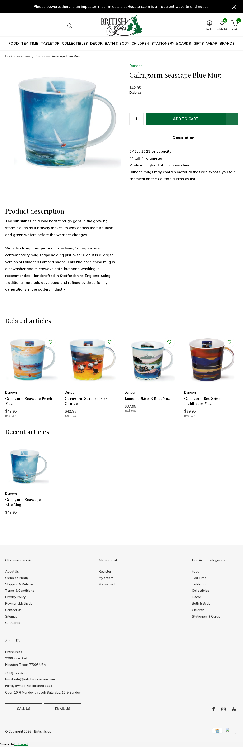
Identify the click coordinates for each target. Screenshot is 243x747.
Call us (23, 709)
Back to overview (18, 56)
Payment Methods (18, 603)
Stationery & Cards (171, 43)
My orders (106, 578)
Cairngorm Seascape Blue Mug (23, 502)
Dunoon (136, 65)
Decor (96, 43)
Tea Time (29, 43)
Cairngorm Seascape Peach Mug (28, 401)
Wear (211, 43)
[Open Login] (232, 119)
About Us (12, 571)
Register (105, 571)
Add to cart (185, 118)
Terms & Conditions (19, 590)
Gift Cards (12, 623)
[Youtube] (234, 709)
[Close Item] (234, 6)
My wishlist (107, 584)
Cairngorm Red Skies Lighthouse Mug (202, 401)
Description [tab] (183, 137)
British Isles (42, 731)
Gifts (198, 43)
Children (140, 43)
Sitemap (11, 616)
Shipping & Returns (19, 584)
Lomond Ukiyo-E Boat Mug (147, 398)
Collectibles (75, 43)
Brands (227, 43)
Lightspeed (21, 744)
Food (14, 43)
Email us (62, 709)
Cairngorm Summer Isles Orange (86, 401)
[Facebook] (213, 709)
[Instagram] (223, 709)
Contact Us (13, 610)
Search (69, 26)
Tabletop (50, 43)
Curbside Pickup (17, 578)
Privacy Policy (15, 597)
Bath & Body (117, 43)
